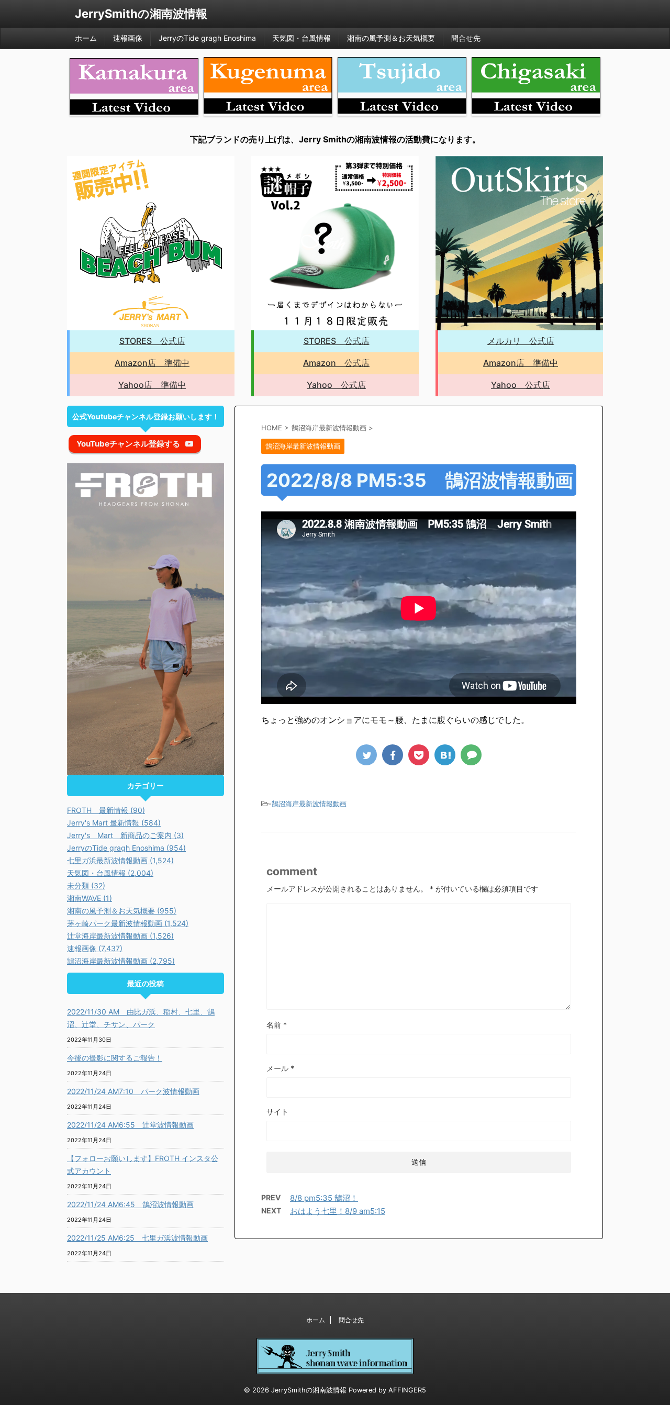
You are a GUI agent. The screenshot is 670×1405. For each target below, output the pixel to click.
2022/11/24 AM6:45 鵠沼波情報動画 (130, 1204)
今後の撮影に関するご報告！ (114, 1057)
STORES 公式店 (152, 341)
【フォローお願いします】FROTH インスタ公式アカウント (142, 1164)
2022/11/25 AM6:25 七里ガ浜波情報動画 (137, 1237)
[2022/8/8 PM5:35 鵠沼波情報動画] (444, 754)
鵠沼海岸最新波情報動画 (309, 803)
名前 (276, 1024)
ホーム (86, 38)
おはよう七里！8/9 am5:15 (337, 1211)
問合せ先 (466, 38)
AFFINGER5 (407, 1390)
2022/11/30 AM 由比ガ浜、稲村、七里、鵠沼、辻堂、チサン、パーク (141, 1018)
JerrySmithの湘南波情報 (141, 13)
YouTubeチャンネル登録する (128, 444)
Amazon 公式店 (336, 363)
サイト (277, 1111)
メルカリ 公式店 (520, 341)
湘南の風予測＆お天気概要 (391, 38)
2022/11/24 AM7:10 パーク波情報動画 (133, 1091)
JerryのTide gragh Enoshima (207, 38)
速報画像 (127, 38)
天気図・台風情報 (301, 38)
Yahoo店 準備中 (152, 385)
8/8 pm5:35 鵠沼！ (324, 1198)
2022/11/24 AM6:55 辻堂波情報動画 (130, 1124)
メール (280, 1068)
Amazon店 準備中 (152, 363)
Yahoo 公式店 (336, 385)
